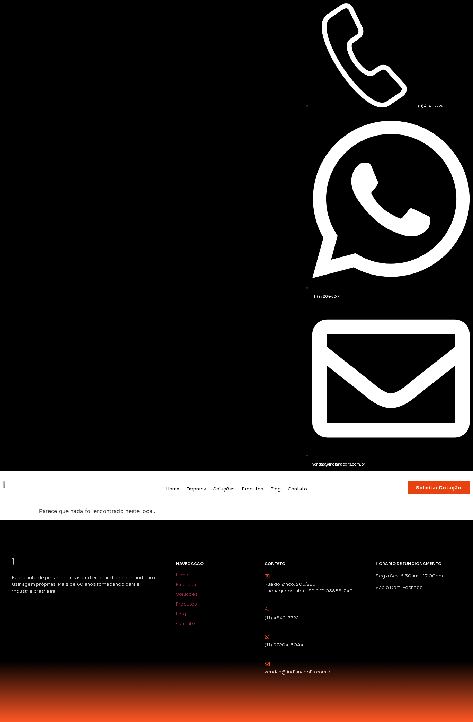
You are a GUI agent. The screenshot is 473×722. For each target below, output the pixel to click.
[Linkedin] (34, 12)
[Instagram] (12, 12)
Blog (275, 489)
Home (172, 489)
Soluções (224, 489)
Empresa (196, 489)
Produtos (253, 489)
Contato (297, 489)
